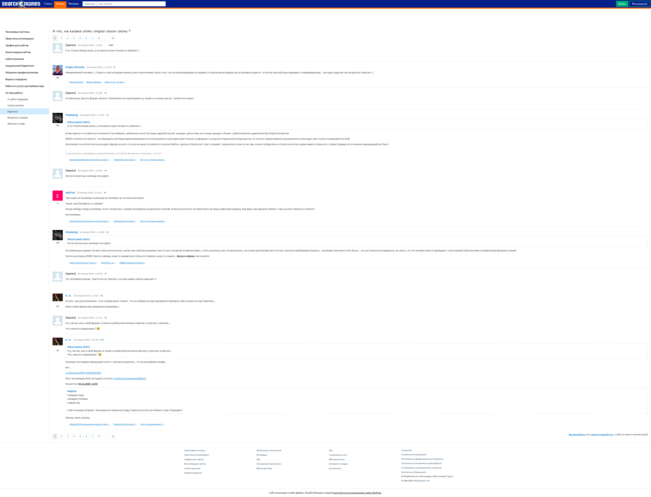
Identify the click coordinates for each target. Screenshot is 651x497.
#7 (105, 273)
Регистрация (639, 4)
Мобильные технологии (269, 450)
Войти (622, 4)
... (106, 38)
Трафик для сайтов (16, 45)
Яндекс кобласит (93, 82)
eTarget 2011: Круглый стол (125, 159)
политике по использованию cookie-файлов (356, 492)
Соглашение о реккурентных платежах (421, 467)
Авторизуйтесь (577, 434)
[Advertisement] (325, 17)
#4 (105, 170)
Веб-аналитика (264, 468)
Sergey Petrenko (75, 67)
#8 (101, 295)
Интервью (262, 454)
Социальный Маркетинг (19, 65)
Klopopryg (71, 114)
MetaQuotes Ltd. (421, 480)
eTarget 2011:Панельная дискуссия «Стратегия (89, 159)
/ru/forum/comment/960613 (129, 378)
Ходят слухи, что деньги (115, 82)
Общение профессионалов (21, 72)
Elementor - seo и (108, 262)
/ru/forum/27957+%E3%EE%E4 (83, 372)
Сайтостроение (14, 59)
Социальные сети (338, 454)
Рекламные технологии (269, 463)
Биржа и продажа (16, 79)
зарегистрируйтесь (602, 434)
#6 (107, 232)
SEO (258, 459)
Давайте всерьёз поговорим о (132, 262)
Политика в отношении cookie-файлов (421, 463)
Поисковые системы (17, 31)
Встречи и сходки (17, 117)
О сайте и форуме (17, 99)
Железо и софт (16, 123)
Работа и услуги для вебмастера (24, 86)
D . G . (68, 295)
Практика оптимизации (19, 38)
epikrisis (70, 192)
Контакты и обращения (413, 472)
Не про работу (14, 92)
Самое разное (15, 105)
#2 (105, 92)
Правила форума (193, 472)
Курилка (12, 111)
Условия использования (413, 454)
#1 (114, 67)
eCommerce (335, 468)
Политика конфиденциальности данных (422, 458)
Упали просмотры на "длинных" (83, 262)
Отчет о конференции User (152, 424)
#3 (107, 114)
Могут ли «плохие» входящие (153, 159)
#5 (105, 192)
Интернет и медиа (338, 463)
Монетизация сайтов (18, 52)
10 (113, 38)
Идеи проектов (76, 82)
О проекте (406, 450)
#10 (102, 339)
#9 (105, 317)
